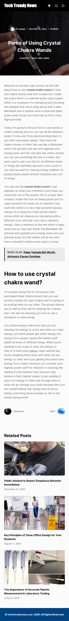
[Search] (56, 5)
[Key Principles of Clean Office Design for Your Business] (34, 513)
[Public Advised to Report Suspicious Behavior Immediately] (34, 459)
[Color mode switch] (49, 5)
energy (34, 350)
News (55, 29)
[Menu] (63, 5)
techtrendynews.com (20, 614)
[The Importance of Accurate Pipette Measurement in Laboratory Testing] (34, 567)
